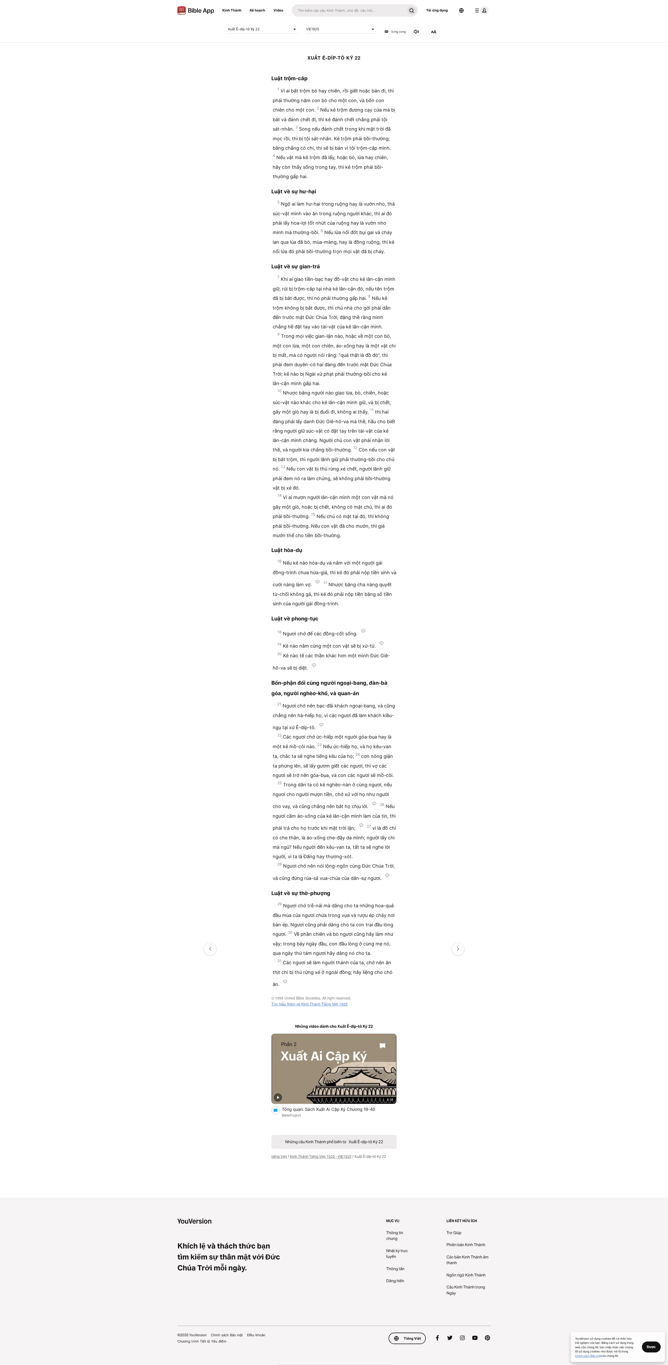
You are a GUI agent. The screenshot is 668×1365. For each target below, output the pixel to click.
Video (278, 10)
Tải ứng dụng (437, 10)
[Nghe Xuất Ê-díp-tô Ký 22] (416, 31)
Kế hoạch (257, 10)
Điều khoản (256, 1335)
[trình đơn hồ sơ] (481, 10)
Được (651, 1347)
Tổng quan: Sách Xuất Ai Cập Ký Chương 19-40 (334, 1109)
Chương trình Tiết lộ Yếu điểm (201, 1341)
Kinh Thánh (231, 10)
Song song (398, 31)
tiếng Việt (279, 1156)
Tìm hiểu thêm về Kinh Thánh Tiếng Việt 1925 (309, 1004)
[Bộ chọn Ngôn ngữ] (461, 10)
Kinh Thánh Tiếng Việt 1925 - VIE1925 (320, 1156)
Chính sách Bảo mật (227, 1335)
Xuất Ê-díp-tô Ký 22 (244, 29)
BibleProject (291, 1115)
